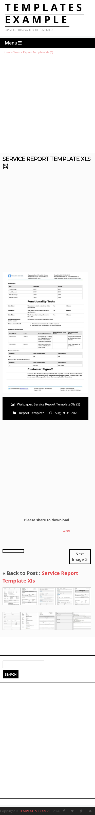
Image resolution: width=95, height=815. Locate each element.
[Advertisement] (47, 103)
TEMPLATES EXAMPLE (44, 13)
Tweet (65, 530)
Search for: (6, 663)
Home (6, 52)
